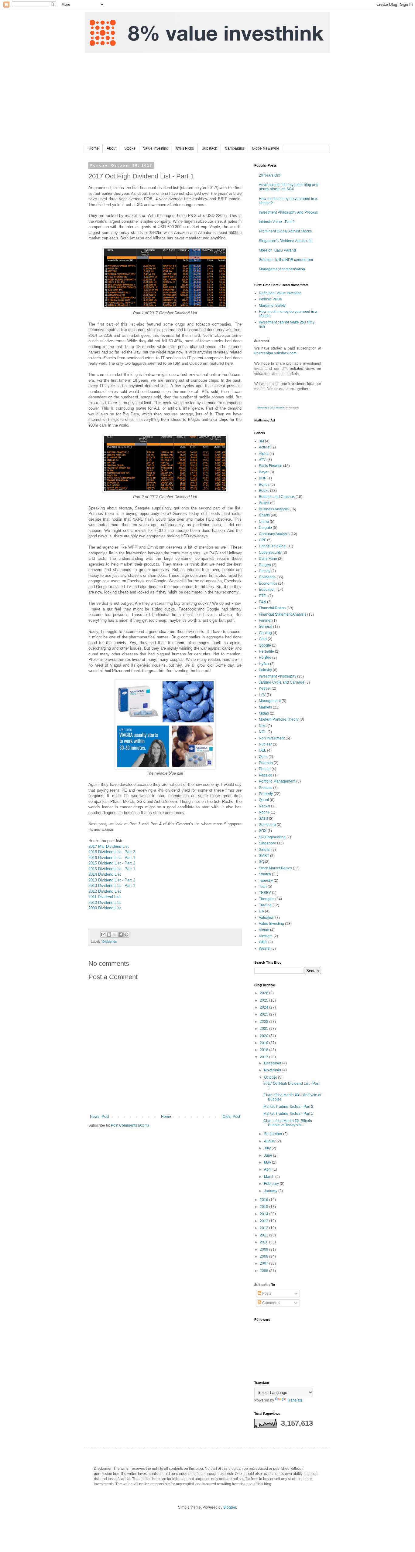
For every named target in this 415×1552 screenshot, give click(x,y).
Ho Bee (265, 657)
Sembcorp (267, 825)
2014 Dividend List (104, 874)
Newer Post (99, 1116)
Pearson (266, 763)
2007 (264, 1263)
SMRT (264, 856)
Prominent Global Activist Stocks (285, 231)
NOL (262, 732)
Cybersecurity (270, 552)
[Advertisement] (207, 98)
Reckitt (264, 806)
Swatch (265, 874)
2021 (264, 1028)
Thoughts (266, 899)
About (111, 148)
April (268, 1169)
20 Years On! (269, 175)
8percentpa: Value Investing (271, 407)
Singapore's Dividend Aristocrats (285, 241)
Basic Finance (270, 466)
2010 (264, 1242)
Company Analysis (274, 534)
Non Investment (272, 738)
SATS (263, 819)
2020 (264, 1036)
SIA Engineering (272, 837)
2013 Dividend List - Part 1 (111, 885)
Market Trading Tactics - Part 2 (288, 1106)
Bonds (264, 484)
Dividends (109, 941)
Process (265, 788)
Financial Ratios (272, 608)
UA (261, 911)
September (273, 1134)
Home (94, 148)
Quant (264, 800)
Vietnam (266, 936)
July (268, 1148)
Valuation (266, 917)
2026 (264, 993)
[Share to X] (115, 935)
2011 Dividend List (104, 896)
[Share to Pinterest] (126, 935)
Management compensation (282, 269)
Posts (266, 1293)
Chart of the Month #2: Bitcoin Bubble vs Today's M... (287, 1123)
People (265, 769)
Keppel (265, 688)
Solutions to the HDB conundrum (286, 260)
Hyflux (264, 664)
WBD (263, 942)
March (269, 1177)
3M (261, 441)
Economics (268, 583)
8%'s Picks (185, 148)
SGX (262, 831)
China (264, 521)
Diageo (265, 565)
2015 (264, 1207)
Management (270, 701)
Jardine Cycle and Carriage (281, 682)
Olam (263, 757)
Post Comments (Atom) (130, 1125)
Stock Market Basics (275, 868)
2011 (264, 1235)
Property (266, 794)
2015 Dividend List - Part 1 (111, 869)
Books (264, 491)
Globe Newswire (265, 148)
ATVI (262, 460)
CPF (262, 540)
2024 (264, 1007)
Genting (265, 633)
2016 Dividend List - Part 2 (111, 852)
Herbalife (266, 651)
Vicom (264, 930)
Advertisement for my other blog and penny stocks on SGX (288, 187)
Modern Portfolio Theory (279, 719)
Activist (264, 447)
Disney (264, 571)
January (271, 1191)
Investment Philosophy (277, 676)
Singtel (264, 849)
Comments (270, 1303)
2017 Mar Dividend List (108, 846)
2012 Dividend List (104, 891)
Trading (265, 905)
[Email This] (103, 935)
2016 (264, 1200)
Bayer (264, 472)
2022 (264, 1021)
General (265, 626)
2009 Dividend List (104, 908)
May (268, 1162)
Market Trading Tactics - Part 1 (288, 1113)
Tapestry (266, 880)
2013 (264, 1221)
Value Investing (155, 148)
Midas (264, 713)
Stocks (129, 148)
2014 (264, 1214)
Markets (265, 707)
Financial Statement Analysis (282, 614)
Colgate (265, 528)
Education (267, 589)
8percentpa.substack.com (275, 353)
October (271, 1077)
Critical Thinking (272, 546)
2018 (264, 1050)
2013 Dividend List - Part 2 (111, 880)
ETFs (263, 596)
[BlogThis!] (109, 935)
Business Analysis (274, 509)
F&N (262, 602)
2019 (264, 1043)
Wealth (264, 948)
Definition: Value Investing (280, 293)
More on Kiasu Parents (278, 250)
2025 (264, 1000)
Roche (264, 812)
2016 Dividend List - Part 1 (111, 857)
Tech (263, 886)
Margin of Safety (272, 305)
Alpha (264, 453)
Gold (263, 639)
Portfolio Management (277, 781)
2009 (264, 1249)
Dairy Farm (268, 558)
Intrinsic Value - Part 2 (277, 222)
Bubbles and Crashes (277, 497)
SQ (261, 862)
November (273, 1070)
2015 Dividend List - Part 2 (111, 863)
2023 (264, 1014)
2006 (264, 1271)
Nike (262, 726)
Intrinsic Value (270, 299)
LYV (262, 695)
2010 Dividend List (104, 902)
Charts (264, 515)
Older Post (231, 1116)
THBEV (265, 893)
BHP (262, 478)
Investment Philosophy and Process (288, 212)
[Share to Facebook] (121, 935)
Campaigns (234, 148)
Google (265, 645)
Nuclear (265, 744)
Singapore (267, 843)
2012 (264, 1228)
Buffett (264, 503)
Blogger (229, 1507)
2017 (264, 1057)
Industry (265, 670)
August (270, 1141)
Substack (209, 148)
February (272, 1184)
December (273, 1063)
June (268, 1155)
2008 (264, 1256)
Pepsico (265, 775)
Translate (295, 1400)
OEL (262, 750)
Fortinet (265, 620)
